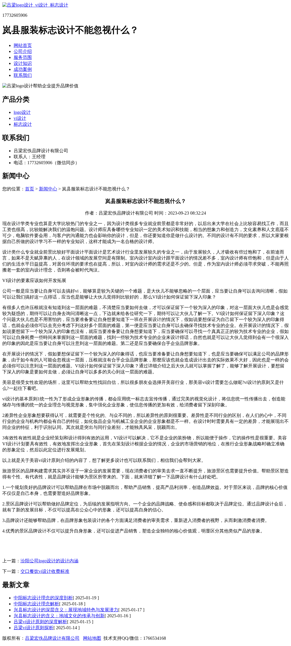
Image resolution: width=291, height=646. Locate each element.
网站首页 (23, 45)
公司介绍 (23, 51)
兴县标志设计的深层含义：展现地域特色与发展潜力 (66, 609)
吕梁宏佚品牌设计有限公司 (52, 638)
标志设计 (23, 124)
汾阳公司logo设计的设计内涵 (49, 560)
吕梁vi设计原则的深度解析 (40, 621)
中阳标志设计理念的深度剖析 (43, 597)
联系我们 (23, 75)
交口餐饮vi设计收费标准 (44, 571)
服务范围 (23, 57)
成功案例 (23, 69)
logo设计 (22, 112)
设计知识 (23, 63)
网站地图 (92, 638)
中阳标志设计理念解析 (36, 603)
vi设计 (20, 118)
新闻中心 (48, 188)
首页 (29, 188)
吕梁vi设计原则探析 (33, 627)
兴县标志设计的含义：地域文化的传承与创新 (59, 615)
